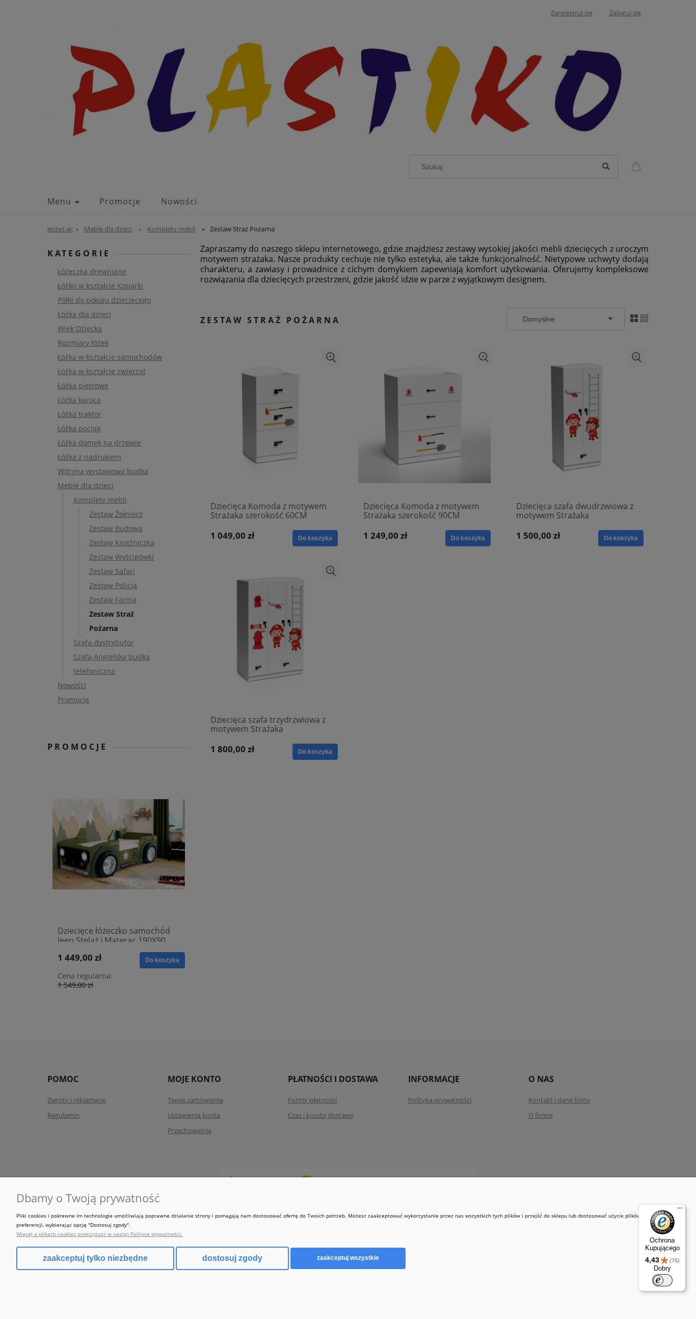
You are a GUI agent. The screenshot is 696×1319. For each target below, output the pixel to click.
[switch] (662, 1280)
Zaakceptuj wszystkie (348, 1258)
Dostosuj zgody (232, 1258)
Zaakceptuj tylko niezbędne (95, 1258)
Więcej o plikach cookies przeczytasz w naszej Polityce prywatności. (99, 1233)
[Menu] (680, 1210)
